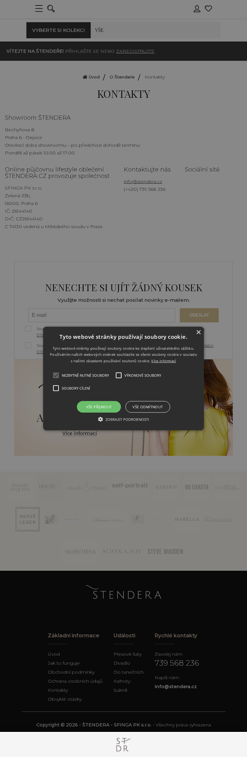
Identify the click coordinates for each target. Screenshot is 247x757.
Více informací (163, 360)
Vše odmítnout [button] (148, 406)
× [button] (198, 332)
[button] (123, 378)
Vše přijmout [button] (99, 406)
